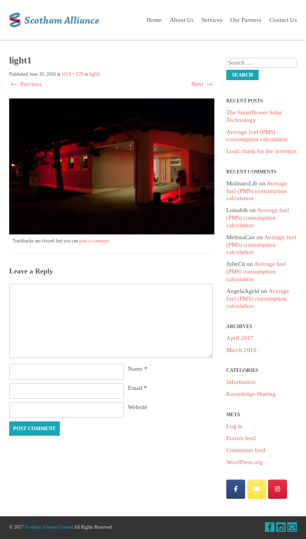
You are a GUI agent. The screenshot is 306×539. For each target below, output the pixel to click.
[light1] (111, 232)
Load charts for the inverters (261, 151)
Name (137, 369)
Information (241, 382)
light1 (94, 74)
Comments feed (245, 450)
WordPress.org (244, 462)
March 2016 (241, 350)
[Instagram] (277, 489)
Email (137, 388)
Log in (234, 426)
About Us (182, 20)
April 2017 (239, 338)
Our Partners (245, 20)
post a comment (94, 241)
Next (202, 84)
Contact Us (283, 20)
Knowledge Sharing (251, 394)
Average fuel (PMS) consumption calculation (256, 191)
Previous (25, 84)
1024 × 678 (72, 74)
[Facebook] (235, 489)
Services (212, 20)
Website (137, 407)
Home (154, 20)
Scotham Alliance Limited (49, 527)
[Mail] (256, 489)
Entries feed (241, 438)
